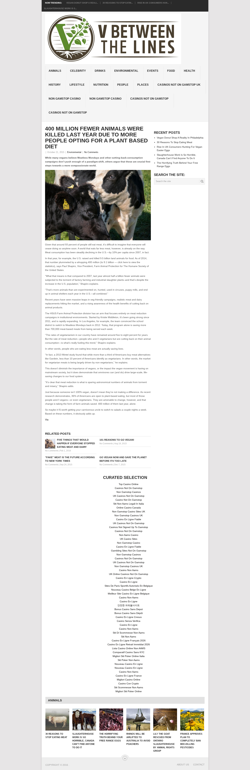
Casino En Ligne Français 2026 (129, 640)
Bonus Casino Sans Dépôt (128, 613)
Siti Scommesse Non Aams (128, 687)
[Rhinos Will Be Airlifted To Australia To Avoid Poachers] (138, 719)
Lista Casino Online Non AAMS (128, 648)
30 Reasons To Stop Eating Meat (174, 142)
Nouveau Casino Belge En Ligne (128, 589)
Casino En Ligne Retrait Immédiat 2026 (128, 644)
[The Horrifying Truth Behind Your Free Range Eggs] (111, 719)
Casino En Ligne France (129, 675)
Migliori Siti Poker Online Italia (129, 656)
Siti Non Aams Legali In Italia (128, 503)
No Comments (91, 152)
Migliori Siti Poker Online (128, 691)
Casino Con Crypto (128, 683)
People (122, 84)
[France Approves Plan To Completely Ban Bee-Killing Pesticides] (192, 719)
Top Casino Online (128, 484)
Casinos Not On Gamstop (149, 98)
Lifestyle (77, 84)
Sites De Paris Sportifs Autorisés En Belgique (129, 585)
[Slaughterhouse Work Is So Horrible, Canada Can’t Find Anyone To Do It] (84, 719)
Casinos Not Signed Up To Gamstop (128, 527)
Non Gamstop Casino (65, 98)
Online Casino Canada (128, 507)
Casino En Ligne (128, 582)
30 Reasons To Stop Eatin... (118, 3)
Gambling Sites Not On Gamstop (128, 550)
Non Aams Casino (128, 535)
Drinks (100, 70)
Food (171, 70)
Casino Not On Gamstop (128, 499)
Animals (55, 70)
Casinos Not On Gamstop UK (179, 84)
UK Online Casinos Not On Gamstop (128, 574)
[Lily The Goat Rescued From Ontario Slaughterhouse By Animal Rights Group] (165, 719)
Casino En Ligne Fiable (128, 519)
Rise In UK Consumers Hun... (153, 3)
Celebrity (78, 70)
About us (183, 764)
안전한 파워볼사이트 (129, 605)
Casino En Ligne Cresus (129, 617)
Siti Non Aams (128, 636)
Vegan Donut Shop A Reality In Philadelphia (180, 137)
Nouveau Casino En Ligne (129, 664)
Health (189, 70)
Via (46, 419)
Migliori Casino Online (128, 679)
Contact (199, 764)
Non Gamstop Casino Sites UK (128, 511)
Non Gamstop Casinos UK (128, 515)
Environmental (126, 70)
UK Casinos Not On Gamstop (128, 496)
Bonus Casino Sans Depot (128, 609)
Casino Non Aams (128, 570)
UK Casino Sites (128, 539)
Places (143, 84)
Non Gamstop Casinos (128, 492)
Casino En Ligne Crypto (128, 578)
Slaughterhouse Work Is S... (60, 8)
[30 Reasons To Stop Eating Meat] (57, 719)
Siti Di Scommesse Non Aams (129, 632)
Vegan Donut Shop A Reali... (82, 3)
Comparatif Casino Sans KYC (128, 652)
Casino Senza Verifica (128, 621)
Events (152, 70)
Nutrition (100, 84)
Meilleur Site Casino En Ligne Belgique (128, 593)
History (55, 84)
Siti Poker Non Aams (129, 660)
